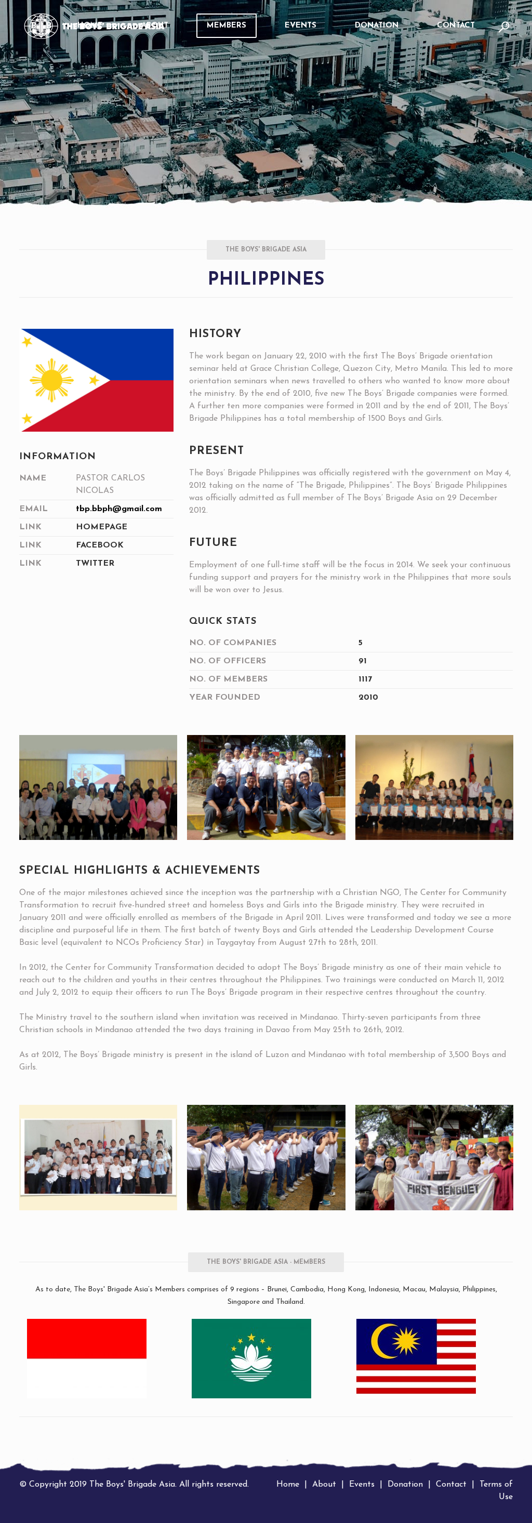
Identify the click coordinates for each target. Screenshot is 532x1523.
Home (287, 1484)
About (324, 1484)
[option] (101, 1358)
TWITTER (95, 563)
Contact (451, 1484)
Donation (405, 1484)
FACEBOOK (100, 545)
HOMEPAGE (101, 527)
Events (362, 1484)
